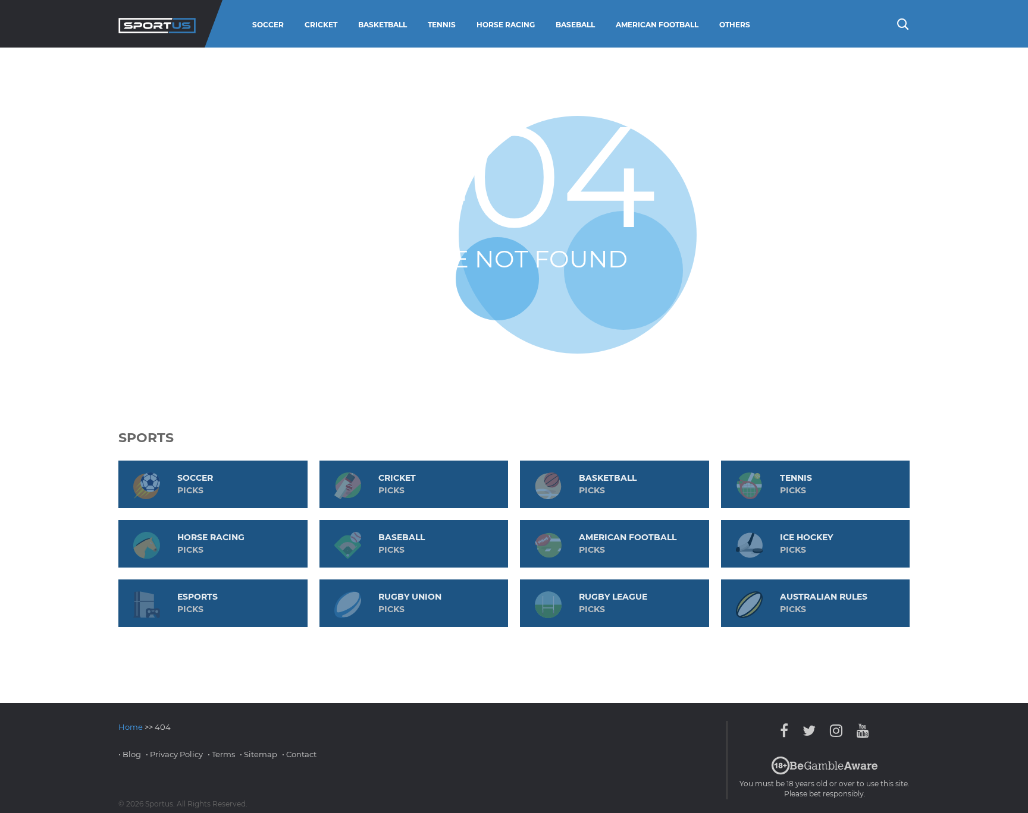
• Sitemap (258, 754)
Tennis (442, 24)
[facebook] (787, 730)
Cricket (321, 24)
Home (130, 727)
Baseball (575, 24)
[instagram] (836, 730)
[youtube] (860, 730)
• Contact (299, 754)
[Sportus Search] (902, 23)
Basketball (382, 24)
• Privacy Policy (174, 754)
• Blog (129, 754)
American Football (657, 24)
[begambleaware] (824, 772)
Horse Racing (506, 24)
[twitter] (809, 730)
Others (734, 24)
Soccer (268, 24)
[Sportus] (157, 24)
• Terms (221, 754)
